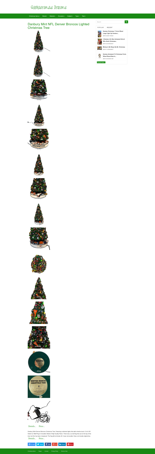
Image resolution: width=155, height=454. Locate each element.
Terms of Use (64, 451)
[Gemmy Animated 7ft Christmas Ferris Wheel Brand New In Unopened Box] (99, 55)
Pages (40, 451)
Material (52, 16)
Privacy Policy (54, 451)
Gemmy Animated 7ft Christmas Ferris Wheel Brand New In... (114, 55)
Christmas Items (34, 16)
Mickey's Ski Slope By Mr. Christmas (114, 47)
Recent (109, 27)
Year (83, 16)
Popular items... (101, 62)
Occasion (61, 16)
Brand (44, 16)
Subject (69, 16)
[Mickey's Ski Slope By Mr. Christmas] (99, 48)
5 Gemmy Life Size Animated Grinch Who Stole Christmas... (114, 40)
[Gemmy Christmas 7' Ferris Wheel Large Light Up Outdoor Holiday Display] (99, 33)
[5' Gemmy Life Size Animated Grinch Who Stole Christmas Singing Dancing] (99, 40)
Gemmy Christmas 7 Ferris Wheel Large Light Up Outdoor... (113, 32)
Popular (100, 27)
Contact (46, 451)
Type (76, 16)
